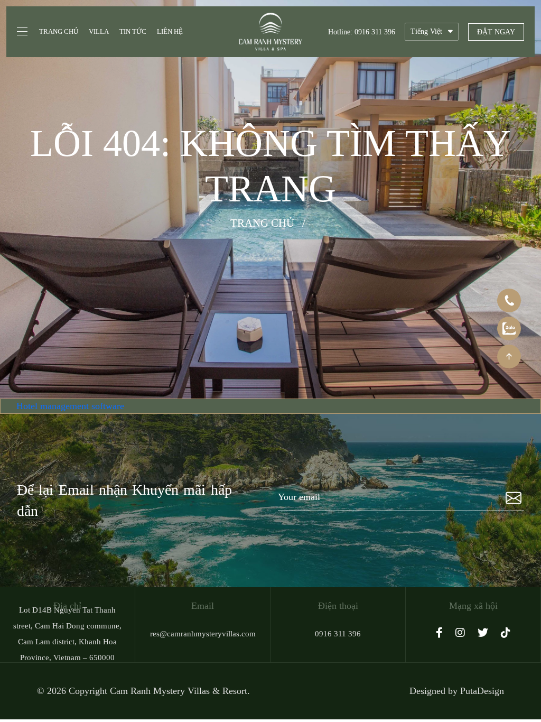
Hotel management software (70, 406)
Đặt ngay (496, 32)
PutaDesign (482, 691)
